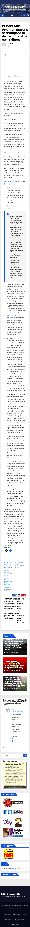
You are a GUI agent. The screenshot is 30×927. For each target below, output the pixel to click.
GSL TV (24, 914)
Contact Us (8, 919)
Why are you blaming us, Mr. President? (19, 562)
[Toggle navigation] (12, 15)
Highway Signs (16, 914)
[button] (21, 15)
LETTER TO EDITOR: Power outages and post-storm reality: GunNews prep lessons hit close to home (13, 644)
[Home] (2, 15)
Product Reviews (15, 924)
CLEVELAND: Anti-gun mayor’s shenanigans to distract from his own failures (15, 32)
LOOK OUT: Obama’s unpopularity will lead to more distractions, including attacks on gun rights (8, 582)
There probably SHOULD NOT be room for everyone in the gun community (14, 664)
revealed (17, 441)
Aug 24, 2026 (9, 670)
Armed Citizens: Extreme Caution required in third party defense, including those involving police (14, 682)
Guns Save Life (15, 6)
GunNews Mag (6, 914)
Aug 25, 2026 (9, 652)
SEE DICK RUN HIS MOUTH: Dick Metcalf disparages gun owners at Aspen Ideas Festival (21, 611)
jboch (11, 43)
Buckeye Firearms (10, 181)
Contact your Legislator (19, 919)
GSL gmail (15, 868)
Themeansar (22, 909)
